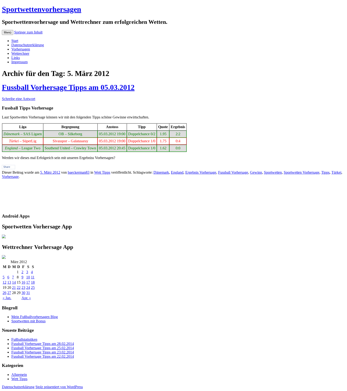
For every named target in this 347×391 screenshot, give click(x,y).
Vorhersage (10, 177)
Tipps (325, 172)
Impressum (19, 62)
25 (33, 288)
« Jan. (7, 298)
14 (14, 282)
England (177, 172)
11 (32, 277)
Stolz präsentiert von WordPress (59, 387)
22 (19, 288)
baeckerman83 (78, 172)
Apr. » (26, 298)
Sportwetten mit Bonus (28, 321)
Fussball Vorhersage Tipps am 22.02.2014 (42, 356)
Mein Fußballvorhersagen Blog (34, 317)
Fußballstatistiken (24, 339)
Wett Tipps (102, 172)
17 (28, 282)
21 (14, 288)
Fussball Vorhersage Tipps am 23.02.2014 (42, 352)
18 (33, 282)
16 (23, 282)
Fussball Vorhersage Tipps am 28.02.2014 (42, 344)
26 (4, 293)
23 (23, 288)
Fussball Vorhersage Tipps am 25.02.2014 (42, 348)
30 (23, 293)
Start (14, 41)
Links (15, 58)
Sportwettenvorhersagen (41, 9)
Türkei (336, 172)
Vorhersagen (20, 49)
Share (6, 166)
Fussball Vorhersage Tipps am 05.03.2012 (68, 87)
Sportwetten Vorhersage (301, 172)
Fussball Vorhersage (233, 172)
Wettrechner (20, 53)
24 (28, 288)
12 (4, 282)
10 (28, 277)
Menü (7, 32)
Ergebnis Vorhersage (200, 172)
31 (28, 293)
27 (9, 293)
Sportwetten (273, 172)
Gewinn (256, 172)
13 (9, 282)
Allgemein (19, 375)
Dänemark (161, 172)
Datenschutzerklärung (27, 45)
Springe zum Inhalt (28, 32)
